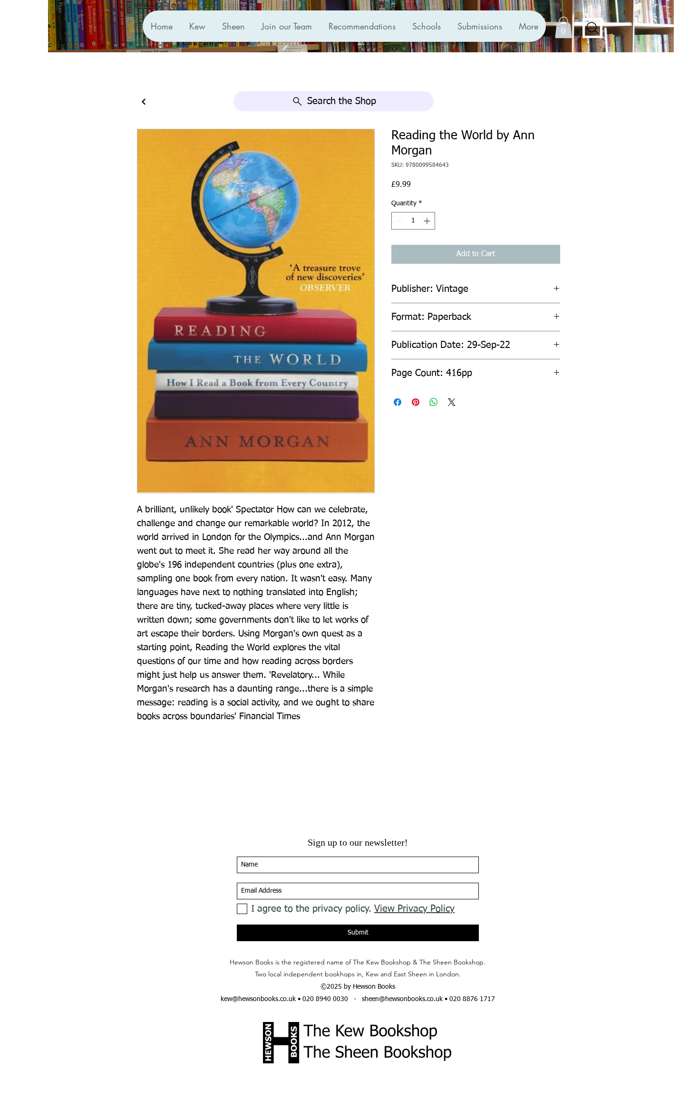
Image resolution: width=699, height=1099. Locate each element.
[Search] (592, 28)
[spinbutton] (413, 220)
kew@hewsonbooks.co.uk (258, 999)
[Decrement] (399, 220)
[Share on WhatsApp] (433, 402)
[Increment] (428, 220)
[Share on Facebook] (397, 402)
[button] (362, 26)
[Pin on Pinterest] (415, 402)
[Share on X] (451, 402)
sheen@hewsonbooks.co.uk (402, 999)
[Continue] (143, 102)
